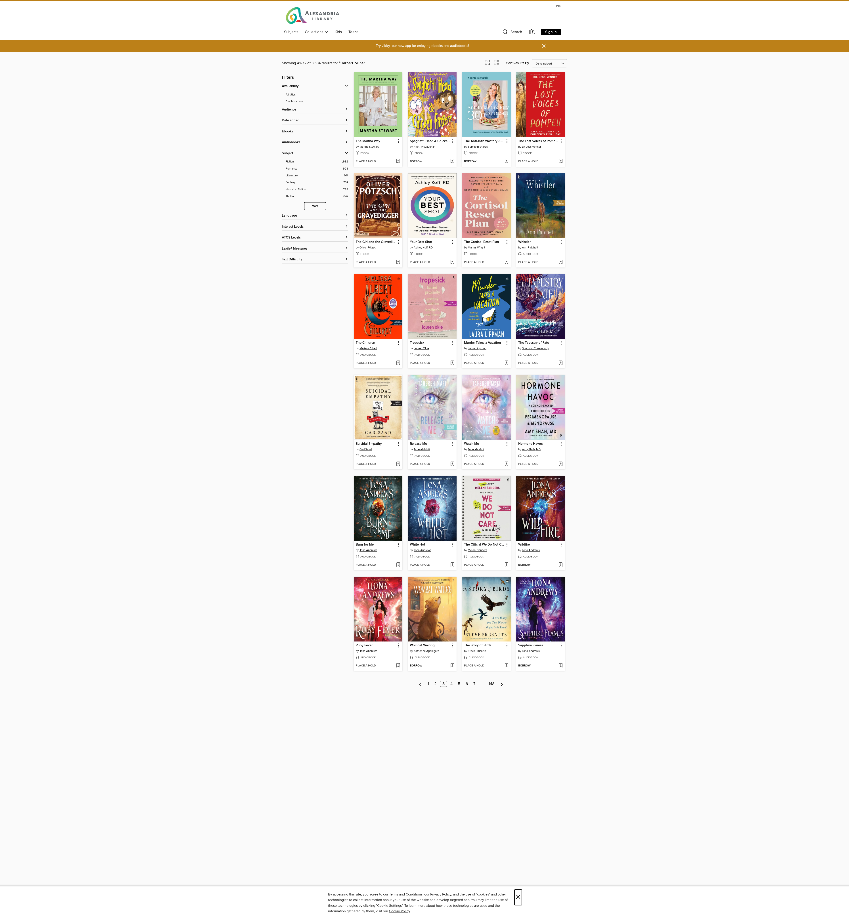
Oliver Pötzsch (368, 247)
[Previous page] (420, 684)
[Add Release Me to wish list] (452, 464)
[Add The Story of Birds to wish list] (506, 666)
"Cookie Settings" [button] (389, 905)
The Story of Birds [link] (477, 645)
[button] (511, 33)
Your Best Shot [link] (421, 242)
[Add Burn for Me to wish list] (398, 565)
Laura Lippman (477, 348)
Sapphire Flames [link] (530, 645)
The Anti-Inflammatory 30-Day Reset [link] (484, 141)
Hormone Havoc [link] (530, 444)
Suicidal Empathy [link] (369, 444)
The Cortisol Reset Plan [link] (481, 242)
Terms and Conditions (406, 894)
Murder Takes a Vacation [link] (482, 343)
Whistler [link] (524, 242)
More (315, 206)
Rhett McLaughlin (424, 147)
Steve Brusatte (477, 651)
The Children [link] (365, 343)
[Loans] (532, 33)
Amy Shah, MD (531, 449)
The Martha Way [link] (368, 141)
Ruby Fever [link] (364, 645)
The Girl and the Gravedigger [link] (376, 242)
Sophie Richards (478, 147)
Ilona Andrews (368, 550)
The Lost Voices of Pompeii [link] (538, 141)
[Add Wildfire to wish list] (560, 565)
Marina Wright (476, 247)
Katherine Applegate (426, 651)
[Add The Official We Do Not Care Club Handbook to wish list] (506, 565)
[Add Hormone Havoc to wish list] (560, 464)
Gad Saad (365, 449)
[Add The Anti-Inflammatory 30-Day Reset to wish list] (506, 161)
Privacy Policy (440, 894)
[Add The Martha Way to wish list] (398, 161)
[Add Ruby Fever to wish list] (398, 666)
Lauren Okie (421, 348)
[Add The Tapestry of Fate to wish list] (560, 363)
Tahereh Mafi (422, 449)
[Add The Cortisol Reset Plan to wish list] (506, 262)
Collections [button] (315, 32)
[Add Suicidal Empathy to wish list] (398, 464)
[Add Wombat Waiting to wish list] (452, 666)
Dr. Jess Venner (531, 147)
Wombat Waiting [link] (422, 645)
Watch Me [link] (471, 444)
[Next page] (501, 684)
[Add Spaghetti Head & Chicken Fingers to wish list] (452, 161)
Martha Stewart (369, 147)
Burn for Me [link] (365, 545)
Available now (294, 101)
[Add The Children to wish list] (398, 363)
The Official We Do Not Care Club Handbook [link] (484, 545)
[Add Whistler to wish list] (560, 262)
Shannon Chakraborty (535, 348)
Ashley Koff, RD (423, 247)
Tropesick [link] (417, 343)
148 (491, 684)
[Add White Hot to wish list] (452, 565)
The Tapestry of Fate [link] (533, 343)
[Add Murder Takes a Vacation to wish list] (506, 363)
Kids (338, 32)
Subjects (291, 32)
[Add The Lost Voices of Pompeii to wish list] (560, 161)
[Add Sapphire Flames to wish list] (560, 666)
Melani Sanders (477, 550)
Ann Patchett (530, 247)
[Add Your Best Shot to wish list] (452, 262)
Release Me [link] (418, 444)
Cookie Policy (399, 911)
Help (557, 6)
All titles (291, 95)
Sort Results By (517, 63)
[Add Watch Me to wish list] (506, 464)
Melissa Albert (368, 348)
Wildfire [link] (524, 545)
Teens (353, 32)
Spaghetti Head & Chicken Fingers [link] (430, 141)
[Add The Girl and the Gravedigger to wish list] (398, 262)
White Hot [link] (417, 545)
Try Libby (383, 46)
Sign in (551, 32)
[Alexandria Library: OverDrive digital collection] (313, 15)
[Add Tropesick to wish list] (452, 363)
